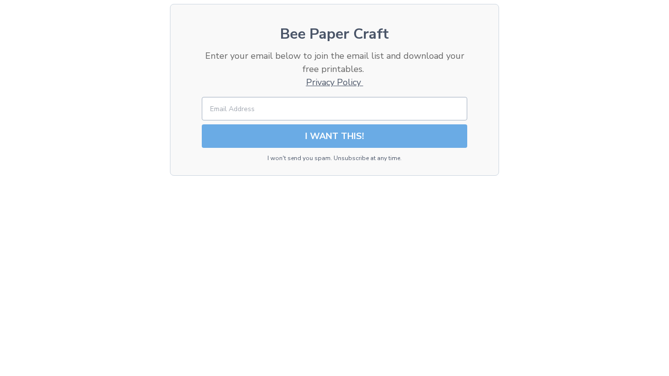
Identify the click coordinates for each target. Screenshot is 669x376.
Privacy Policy (334, 82)
